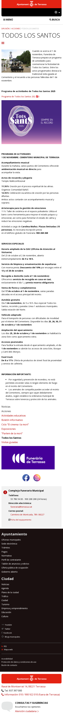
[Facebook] (26, 482)
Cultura (4, 616)
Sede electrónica (9, 543)
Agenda (5, 588)
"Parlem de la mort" (12, 433)
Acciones (15, 28)
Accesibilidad (7, 659)
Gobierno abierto (9, 571)
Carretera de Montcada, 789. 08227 (27, 514)
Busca (55, 19)
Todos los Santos (30, 28)
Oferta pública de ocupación (14, 567)
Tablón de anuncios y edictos (15, 563)
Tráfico (4, 596)
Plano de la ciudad (10, 592)
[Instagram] (37, 482)
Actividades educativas (13, 415)
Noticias (5, 406)
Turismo (5, 604)
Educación (6, 612)
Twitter (7, 629)
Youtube (8, 625)
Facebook (7, 633)
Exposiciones (8, 428)
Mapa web (8, 649)
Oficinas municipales (11, 539)
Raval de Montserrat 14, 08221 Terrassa (23, 686)
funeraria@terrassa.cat (21, 506)
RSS (5, 646)
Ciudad (4, 600)
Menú (9, 19)
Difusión (5, 28)
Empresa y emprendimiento (14, 608)
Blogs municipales (12, 637)
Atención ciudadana (26, 711)
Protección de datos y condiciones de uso (18, 662)
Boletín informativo (12, 420)
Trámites (5, 547)
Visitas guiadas (9, 442)
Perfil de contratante (11, 559)
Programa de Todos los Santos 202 (18, 96)
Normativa (6, 555)
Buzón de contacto (9, 665)
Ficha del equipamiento (21, 519)
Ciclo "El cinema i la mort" (15, 424)
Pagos (4, 551)
